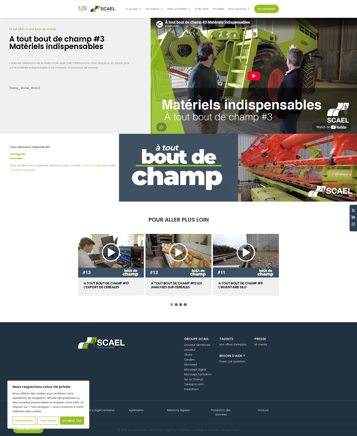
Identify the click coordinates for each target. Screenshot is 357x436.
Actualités (218, 9)
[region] (48, 405)
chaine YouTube (91, 165)
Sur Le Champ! (193, 379)
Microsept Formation (198, 374)
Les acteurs (153, 9)
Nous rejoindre (237, 9)
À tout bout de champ (41, 29)
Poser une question (232, 361)
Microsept (190, 364)
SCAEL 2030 (201, 9)
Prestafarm (191, 389)
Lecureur (189, 350)
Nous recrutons (28, 429)
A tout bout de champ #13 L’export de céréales (106, 285)
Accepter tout (72, 420)
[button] (171, 304)
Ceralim (189, 360)
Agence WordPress (178, 430)
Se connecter (267, 9)
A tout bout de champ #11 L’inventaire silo (240, 285)
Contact (263, 410)
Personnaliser (24, 420)
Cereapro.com (194, 384)
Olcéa (188, 355)
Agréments (136, 410)
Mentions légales (178, 410)
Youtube (16, 158)
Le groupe (131, 9)
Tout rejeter (48, 420)
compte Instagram (23, 170)
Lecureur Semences (197, 345)
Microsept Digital (195, 369)
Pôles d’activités (177, 9)
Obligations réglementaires (96, 410)
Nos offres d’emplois (233, 344)
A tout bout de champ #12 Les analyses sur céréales (176, 285)
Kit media (261, 344)
